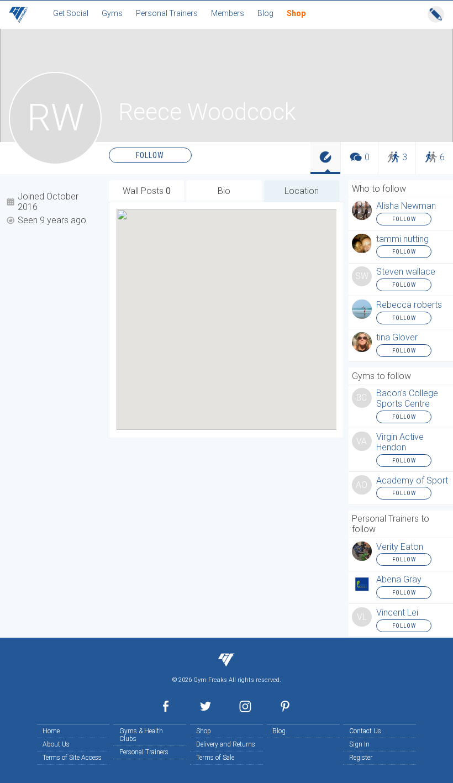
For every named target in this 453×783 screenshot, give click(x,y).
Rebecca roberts (409, 304)
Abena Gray (399, 579)
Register (360, 757)
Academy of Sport (412, 480)
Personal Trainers (143, 752)
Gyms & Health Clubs (141, 735)
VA (361, 441)
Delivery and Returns (225, 744)
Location (302, 191)
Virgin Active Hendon (400, 442)
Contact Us (365, 731)
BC (361, 398)
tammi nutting (402, 239)
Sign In (359, 744)
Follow (150, 155)
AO (361, 485)
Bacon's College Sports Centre (407, 398)
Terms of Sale (215, 757)
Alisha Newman (406, 206)
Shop (203, 731)
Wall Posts (147, 191)
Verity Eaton (399, 547)
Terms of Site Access (72, 757)
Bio (224, 191)
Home (51, 731)
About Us (56, 744)
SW (361, 276)
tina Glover (397, 337)
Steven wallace (405, 271)
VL (362, 617)
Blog (279, 731)
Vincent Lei (397, 612)
